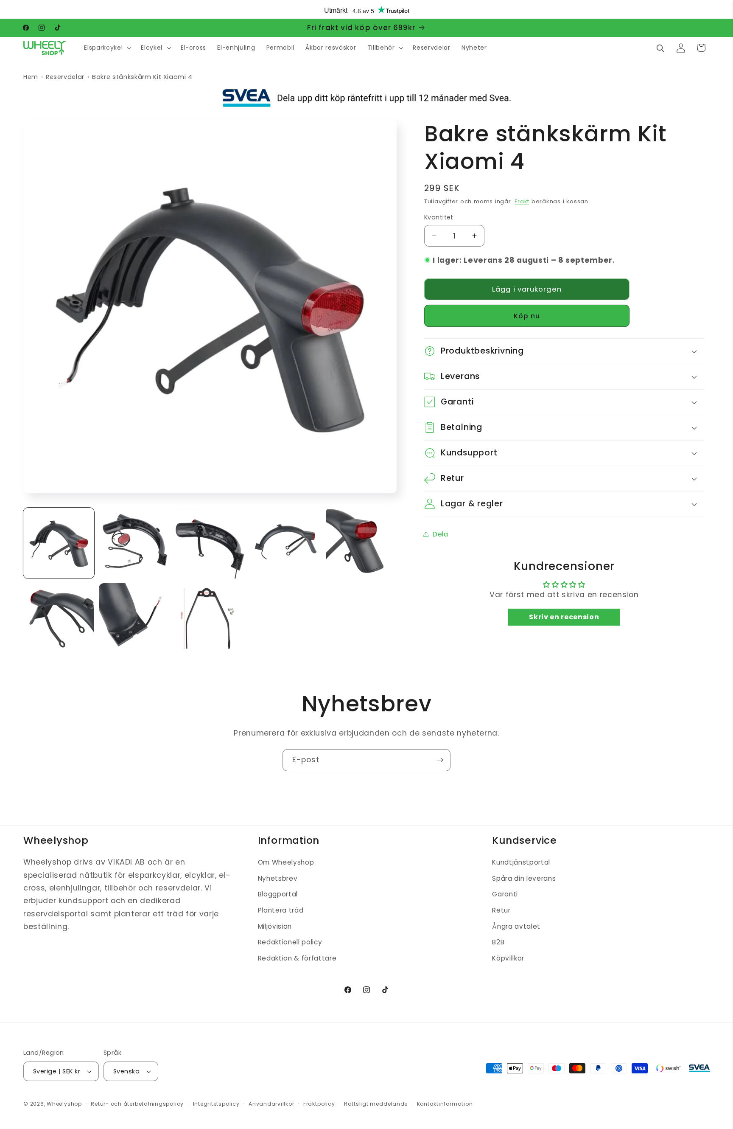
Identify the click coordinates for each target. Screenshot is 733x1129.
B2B (498, 942)
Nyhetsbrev (278, 878)
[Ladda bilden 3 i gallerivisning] (209, 543)
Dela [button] (440, 533)
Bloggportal (278, 894)
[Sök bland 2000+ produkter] (660, 47)
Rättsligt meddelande (376, 1103)
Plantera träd (281, 910)
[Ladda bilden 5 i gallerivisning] (361, 543)
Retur (501, 910)
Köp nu (527, 315)
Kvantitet (438, 217)
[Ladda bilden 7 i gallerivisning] (134, 618)
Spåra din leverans (524, 878)
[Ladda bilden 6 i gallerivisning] (58, 618)
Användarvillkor (271, 1103)
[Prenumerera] (440, 760)
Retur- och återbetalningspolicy (137, 1103)
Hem (30, 77)
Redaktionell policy (290, 942)
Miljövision (275, 926)
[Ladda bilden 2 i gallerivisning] (134, 543)
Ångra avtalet (516, 926)
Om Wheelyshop (286, 862)
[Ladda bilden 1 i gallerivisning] (58, 543)
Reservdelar (65, 77)
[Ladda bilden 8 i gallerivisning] (209, 618)
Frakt (522, 201)
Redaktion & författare (297, 958)
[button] (106, 48)
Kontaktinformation (445, 1103)
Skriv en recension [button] (564, 616)
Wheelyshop (64, 1103)
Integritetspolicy (216, 1103)
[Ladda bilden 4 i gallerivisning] (285, 543)
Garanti (505, 894)
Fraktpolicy (319, 1103)
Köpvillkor (508, 958)
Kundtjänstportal (521, 862)
